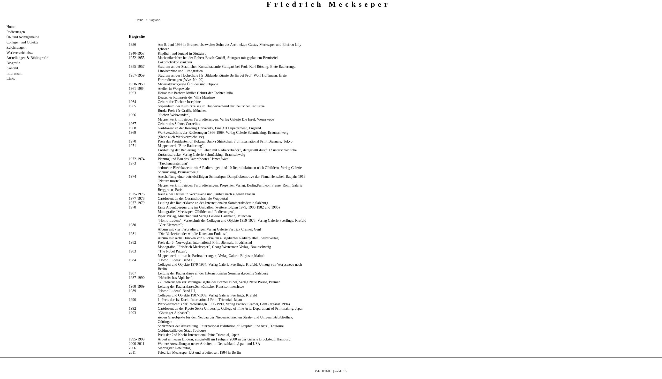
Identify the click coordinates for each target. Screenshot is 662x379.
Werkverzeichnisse (19, 52)
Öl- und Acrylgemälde (22, 37)
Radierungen (15, 32)
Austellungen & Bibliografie (27, 58)
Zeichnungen (15, 47)
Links (10, 78)
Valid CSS (340, 371)
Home (139, 19)
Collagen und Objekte (22, 42)
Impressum (14, 73)
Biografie (13, 63)
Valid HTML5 (323, 371)
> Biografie (153, 19)
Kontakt (12, 68)
